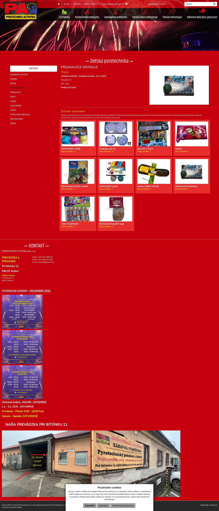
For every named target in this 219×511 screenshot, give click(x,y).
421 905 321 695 (46, 259)
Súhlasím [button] (89, 506)
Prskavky (13, 79)
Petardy (13, 83)
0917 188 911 (92, 4)
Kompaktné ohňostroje (19, 75)
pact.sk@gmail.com (112, 4)
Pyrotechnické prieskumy (87, 17)
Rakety (12, 97)
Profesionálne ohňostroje (20, 115)
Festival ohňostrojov (172, 17)
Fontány (13, 101)
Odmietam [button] (103, 506)
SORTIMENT (33, 68)
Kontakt (77, 4)
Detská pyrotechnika (18, 88)
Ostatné (13, 123)
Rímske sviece (15, 92)
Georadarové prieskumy (115, 17)
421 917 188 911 (46, 257)
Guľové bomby (15, 106)
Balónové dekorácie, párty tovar (202, 17)
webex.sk (213, 505)
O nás (67, 4)
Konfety (13, 110)
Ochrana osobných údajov (12, 507)
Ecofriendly (64, 17)
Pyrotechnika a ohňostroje (144, 17)
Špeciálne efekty (16, 119)
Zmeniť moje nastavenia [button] (123, 506)
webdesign (204, 505)
